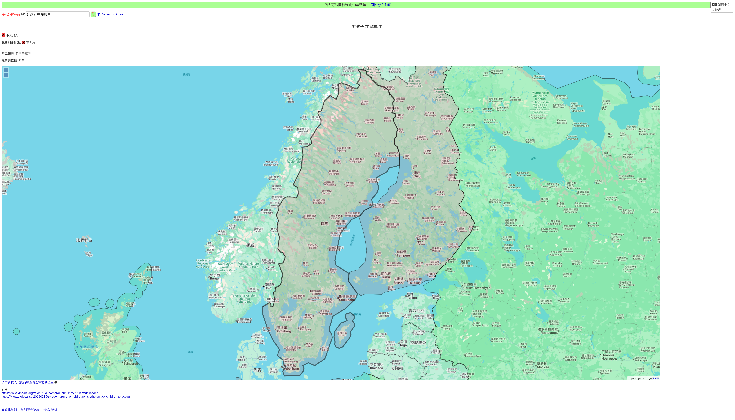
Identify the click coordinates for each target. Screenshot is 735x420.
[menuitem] (722, 4)
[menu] (722, 7)
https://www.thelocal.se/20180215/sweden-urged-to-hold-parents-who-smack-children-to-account (67, 396)
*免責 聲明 (50, 409)
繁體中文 (723, 4)
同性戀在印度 (381, 5)
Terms (656, 378)
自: (23, 14)
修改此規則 (9, 409)
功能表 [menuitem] (716, 9)
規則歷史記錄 (30, 409)
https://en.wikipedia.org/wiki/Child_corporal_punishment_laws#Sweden (50, 393)
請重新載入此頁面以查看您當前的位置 (28, 382)
